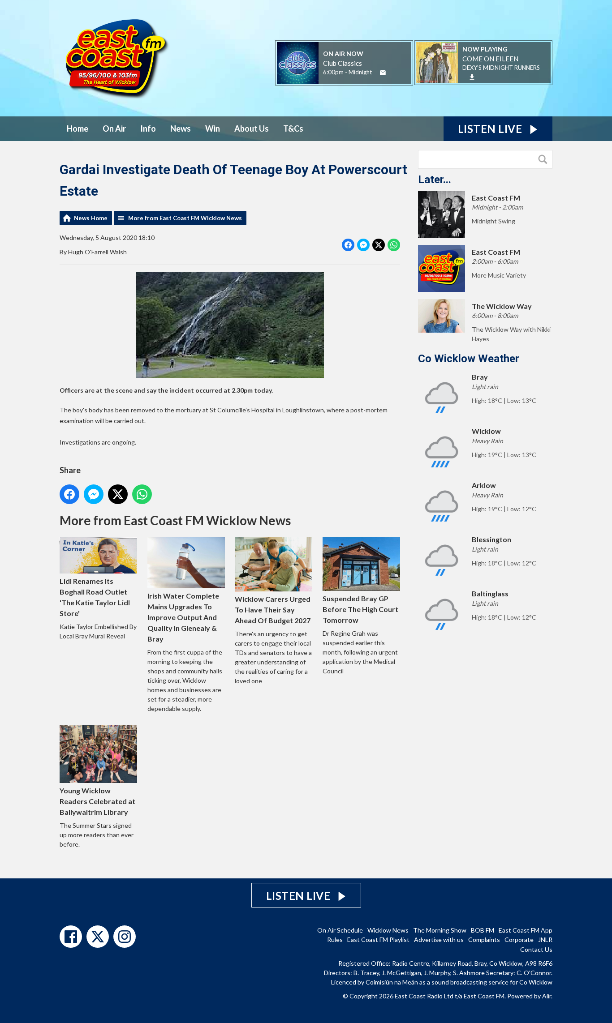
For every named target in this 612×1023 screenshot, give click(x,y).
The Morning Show (439, 930)
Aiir (546, 996)
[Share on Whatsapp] (394, 245)
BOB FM (482, 930)
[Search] (544, 159)
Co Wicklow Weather (468, 358)
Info (148, 128)
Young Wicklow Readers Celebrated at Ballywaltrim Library (97, 801)
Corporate (519, 939)
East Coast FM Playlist (378, 939)
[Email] (383, 73)
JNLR (545, 939)
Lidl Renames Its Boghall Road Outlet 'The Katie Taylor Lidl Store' (95, 597)
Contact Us (536, 949)
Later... (434, 179)
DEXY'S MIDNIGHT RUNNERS (501, 67)
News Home (91, 218)
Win (212, 128)
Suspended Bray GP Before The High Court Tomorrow (360, 609)
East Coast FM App (525, 930)
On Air (114, 128)
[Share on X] (378, 245)
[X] (97, 936)
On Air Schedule (340, 930)
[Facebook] (71, 936)
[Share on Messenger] (363, 245)
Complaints (484, 939)
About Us (251, 128)
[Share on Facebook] (348, 245)
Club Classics (342, 63)
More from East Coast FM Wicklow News (185, 218)
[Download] (472, 77)
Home (77, 128)
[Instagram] (124, 936)
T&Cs (293, 128)
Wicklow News (388, 930)
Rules (335, 939)
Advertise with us (439, 939)
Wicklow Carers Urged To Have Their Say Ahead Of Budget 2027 (272, 610)
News (180, 128)
